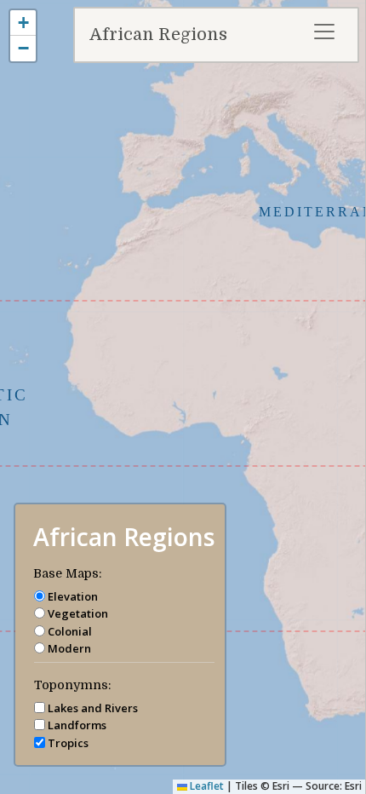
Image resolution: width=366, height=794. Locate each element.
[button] (23, 23)
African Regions (158, 34)
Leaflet (205, 786)
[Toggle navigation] (324, 31)
